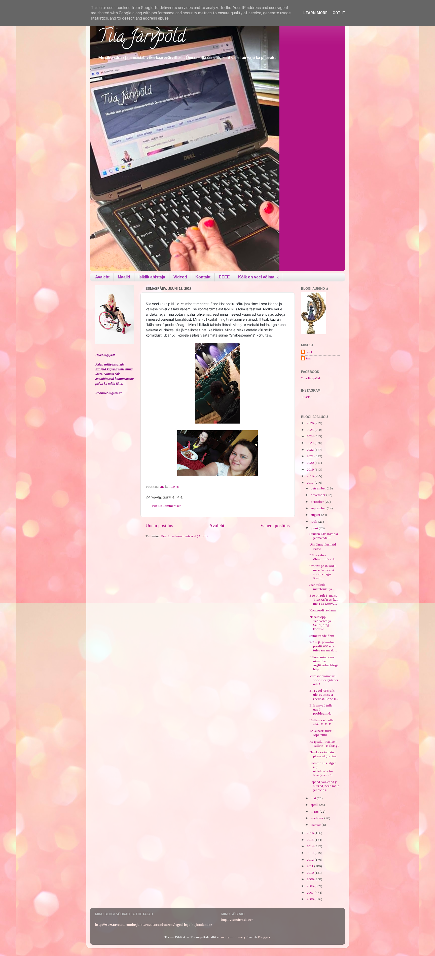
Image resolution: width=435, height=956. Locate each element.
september (319, 508)
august (316, 515)
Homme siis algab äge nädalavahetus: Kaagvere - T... (322, 769)
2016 (310, 833)
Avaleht (102, 277)
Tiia (309, 351)
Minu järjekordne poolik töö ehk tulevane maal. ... (323, 646)
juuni (315, 528)
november (318, 495)
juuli (314, 521)
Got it (339, 13)
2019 (310, 469)
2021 (310, 456)
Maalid (124, 277)
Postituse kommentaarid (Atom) (184, 536)
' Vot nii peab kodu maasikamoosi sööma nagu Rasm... (322, 572)
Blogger (264, 937)
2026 (310, 423)
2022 (310, 449)
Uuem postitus (159, 525)
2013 (310, 853)
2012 (310, 859)
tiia (308, 358)
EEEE (224, 277)
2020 (310, 463)
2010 (310, 873)
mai (314, 798)
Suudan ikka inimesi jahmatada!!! (323, 536)
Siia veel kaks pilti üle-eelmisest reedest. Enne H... (324, 694)
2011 (310, 866)
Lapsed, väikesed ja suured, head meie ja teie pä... (324, 786)
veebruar (317, 818)
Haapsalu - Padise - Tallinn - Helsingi (324, 743)
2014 (310, 846)
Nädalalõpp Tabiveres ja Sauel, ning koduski (320, 623)
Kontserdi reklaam (322, 610)
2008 (310, 886)
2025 (310, 430)
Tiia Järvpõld (141, 38)
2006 (310, 899)
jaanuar (316, 824)
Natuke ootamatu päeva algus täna (323, 754)
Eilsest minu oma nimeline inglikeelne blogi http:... (324, 663)
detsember (319, 488)
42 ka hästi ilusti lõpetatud (320, 733)
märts (315, 811)
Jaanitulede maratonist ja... (321, 587)
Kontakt (202, 277)
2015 (310, 840)
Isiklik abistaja (151, 277)
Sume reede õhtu (321, 636)
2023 (310, 443)
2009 (310, 879)
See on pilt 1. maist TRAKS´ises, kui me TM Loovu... (323, 599)
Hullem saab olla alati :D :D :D (321, 722)
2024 (310, 436)
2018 (310, 476)
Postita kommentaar (166, 506)
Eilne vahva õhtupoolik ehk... (323, 557)
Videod (180, 277)
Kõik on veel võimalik (258, 277)
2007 (310, 892)
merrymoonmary (233, 937)
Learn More (315, 13)
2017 (310, 482)
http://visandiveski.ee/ (237, 920)
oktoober (318, 502)
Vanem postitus (275, 525)
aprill (315, 805)
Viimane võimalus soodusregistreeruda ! (323, 680)
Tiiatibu (306, 397)
